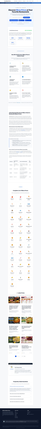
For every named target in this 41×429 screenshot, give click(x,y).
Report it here (18, 102)
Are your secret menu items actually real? (15, 396)
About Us (16, 414)
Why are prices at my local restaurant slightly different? (17, 393)
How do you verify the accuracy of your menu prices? (17, 386)
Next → (24, 356)
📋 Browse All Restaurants (13, 20)
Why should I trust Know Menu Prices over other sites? (17, 401)
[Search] (37, 1)
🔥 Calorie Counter (28, 20)
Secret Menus (16, 417)
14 (22, 356)
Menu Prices (16, 416)
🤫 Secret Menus (21, 20)
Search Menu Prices (26, 17)
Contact (16, 415)
